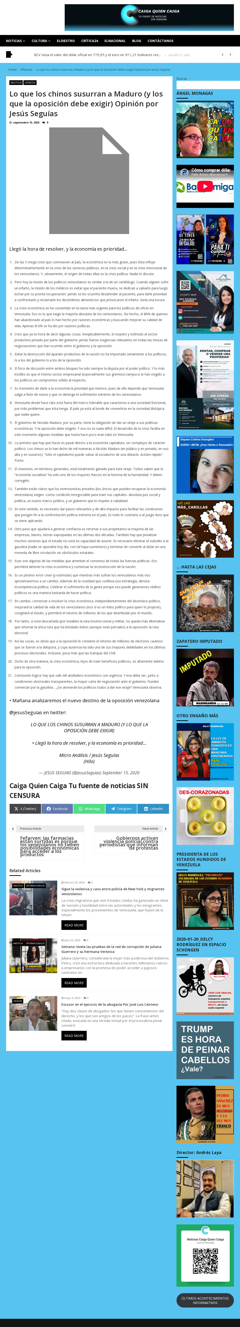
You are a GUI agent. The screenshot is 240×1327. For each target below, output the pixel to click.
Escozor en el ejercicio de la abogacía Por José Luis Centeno (109, 1004)
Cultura (39, 40)
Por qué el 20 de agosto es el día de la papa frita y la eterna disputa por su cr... (97, 54)
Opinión (30, 82)
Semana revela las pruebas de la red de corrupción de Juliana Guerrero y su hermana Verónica (111, 949)
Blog (136, 40)
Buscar (181, 78)
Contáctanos (160, 40)
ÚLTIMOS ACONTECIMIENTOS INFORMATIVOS (205, 1300)
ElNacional (115, 40)
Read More (74, 925)
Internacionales (35, 885)
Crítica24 (89, 40)
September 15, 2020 (120, 772)
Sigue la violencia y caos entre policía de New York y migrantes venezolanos (112, 891)
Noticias (14, 40)
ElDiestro (66, 40)
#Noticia (16, 82)
